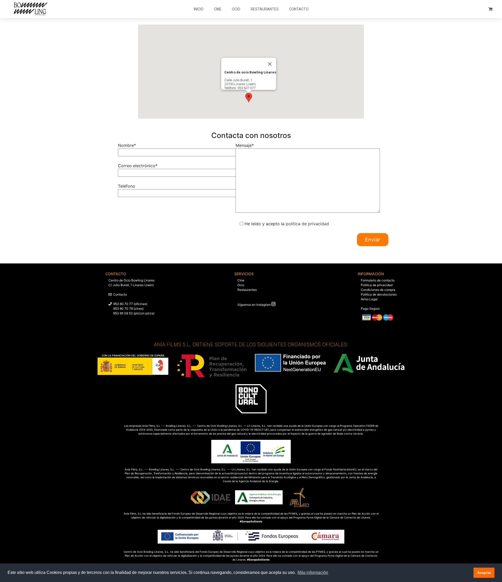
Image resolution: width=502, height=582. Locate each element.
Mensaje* (245, 145)
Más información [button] (313, 572)
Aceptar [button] (484, 573)
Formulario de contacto (378, 280)
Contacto (299, 9)
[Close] (270, 64)
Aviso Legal (369, 299)
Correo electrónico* (137, 165)
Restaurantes (265, 9)
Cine (217, 9)
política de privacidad (307, 223)
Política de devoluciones (379, 294)
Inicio (198, 9)
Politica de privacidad (376, 285)
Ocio (236, 9)
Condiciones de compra (378, 290)
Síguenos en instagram (254, 305)
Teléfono (126, 186)
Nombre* (127, 145)
